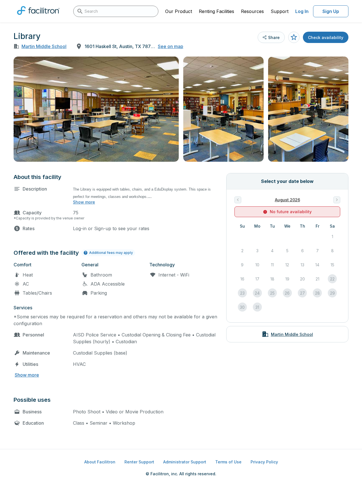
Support (279, 11)
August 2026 (287, 199)
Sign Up (330, 11)
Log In (302, 11)
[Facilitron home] (38, 17)
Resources (252, 11)
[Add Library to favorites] (293, 37)
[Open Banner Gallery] (96, 109)
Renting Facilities (216, 11)
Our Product (178, 11)
